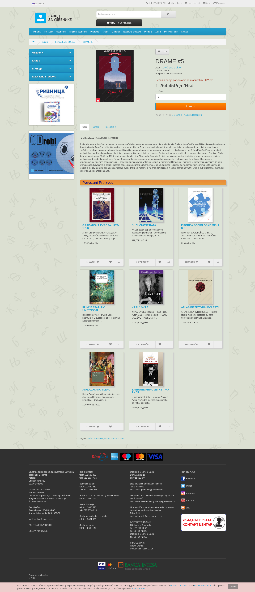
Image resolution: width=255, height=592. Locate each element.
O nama (37, 32)
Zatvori (233, 586)
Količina (159, 91)
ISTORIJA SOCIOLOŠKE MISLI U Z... (200, 227)
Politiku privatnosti (179, 585)
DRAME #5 (88, 42)
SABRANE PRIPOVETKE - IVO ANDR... (150, 391)
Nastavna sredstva (132, 32)
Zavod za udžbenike (38, 575)
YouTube (190, 500)
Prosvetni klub (171, 32)
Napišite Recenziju (193, 115)
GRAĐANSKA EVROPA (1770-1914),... (100, 227)
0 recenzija (177, 115)
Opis (84, 127)
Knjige (106, 32)
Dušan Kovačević (95, 438)
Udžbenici (61, 32)
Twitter (189, 486)
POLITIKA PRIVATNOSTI (40, 525)
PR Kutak (48, 32)
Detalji (96, 127)
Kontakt (184, 32)
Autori (158, 32)
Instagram (190, 493)
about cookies (138, 588)
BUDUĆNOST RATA (144, 225)
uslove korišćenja (202, 585)
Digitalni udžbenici (78, 32)
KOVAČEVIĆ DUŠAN (65, 42)
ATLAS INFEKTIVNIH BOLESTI (200, 307)
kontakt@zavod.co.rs (43, 519)
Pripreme (94, 32)
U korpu (190, 106)
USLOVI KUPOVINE (38, 531)
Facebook (190, 478)
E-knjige (116, 32)
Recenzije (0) (111, 127)
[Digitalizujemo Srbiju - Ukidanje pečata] (203, 522)
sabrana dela (118, 438)
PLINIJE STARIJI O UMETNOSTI (93, 309)
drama (107, 438)
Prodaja (148, 32)
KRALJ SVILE (140, 307)
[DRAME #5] (115, 76)
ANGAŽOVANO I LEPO (96, 389)
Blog (188, 508)
